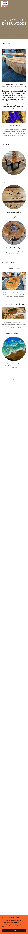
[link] (4, 4)
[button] (22, 3)
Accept (14, 930)
